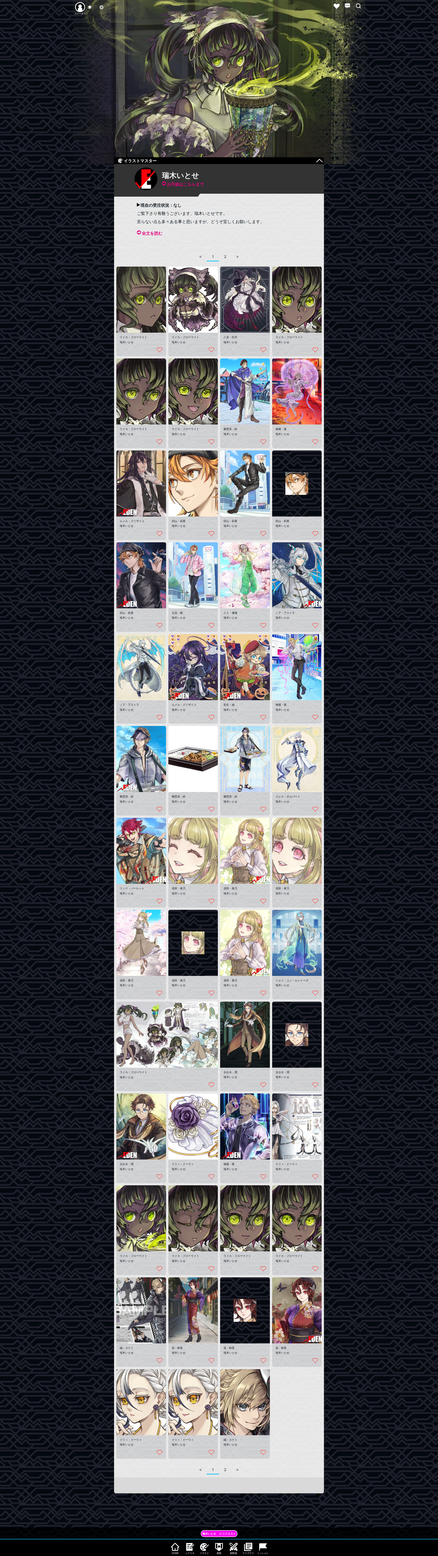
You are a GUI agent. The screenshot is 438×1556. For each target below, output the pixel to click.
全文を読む (152, 233)
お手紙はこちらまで (185, 184)
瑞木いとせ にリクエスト (219, 1533)
